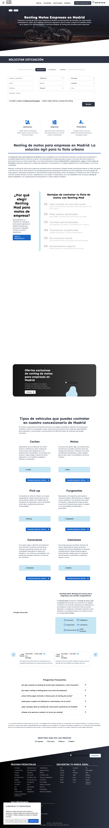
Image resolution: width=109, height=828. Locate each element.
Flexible (16, 780)
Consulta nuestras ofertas (37, 480)
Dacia (74, 780)
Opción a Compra (45, 784)
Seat (74, 770)
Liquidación (30, 791)
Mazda (87, 780)
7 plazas (16, 775)
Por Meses (43, 780)
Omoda (87, 777)
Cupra (62, 777)
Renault (87, 775)
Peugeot (75, 772)
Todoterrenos (43, 768)
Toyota (62, 772)
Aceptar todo (33, 821)
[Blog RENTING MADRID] (79, 755)
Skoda (62, 782)
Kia (86, 768)
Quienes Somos (32, 768)
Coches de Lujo (31, 780)
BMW (61, 780)
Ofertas (38, 3)
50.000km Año (31, 777)
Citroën (62, 770)
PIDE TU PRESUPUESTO (19, 237)
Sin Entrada (43, 782)
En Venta (17, 784)
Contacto (17, 768)
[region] (22, 813)
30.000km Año (18, 777)
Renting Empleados (45, 791)
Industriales (30, 787)
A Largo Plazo (18, 770)
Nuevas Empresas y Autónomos (20, 795)
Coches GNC (18, 791)
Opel (86, 772)
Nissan (62, 775)
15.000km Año (44, 775)
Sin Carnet (17, 782)
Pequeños (30, 772)
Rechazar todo (22, 821)
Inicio (11, 10)
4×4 (15, 787)
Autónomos (47, 3)
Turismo (42, 787)
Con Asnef (30, 775)
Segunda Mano (44, 770)
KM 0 (28, 784)
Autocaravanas (31, 770)
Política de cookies (58, 825)
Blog (15, 789)
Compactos (30, 782)
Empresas (67, 3)
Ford (74, 782)
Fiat (61, 768)
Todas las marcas (88, 783)
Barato (42, 772)
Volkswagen (89, 770)
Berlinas (29, 789)
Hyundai (75, 768)
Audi (74, 777)
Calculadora (43, 789)
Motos (15, 10)
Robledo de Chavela (41, 814)
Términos (66, 825)
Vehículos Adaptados (46, 777)
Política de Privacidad (32, 101)
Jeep (74, 775)
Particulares (57, 3)
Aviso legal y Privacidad (46, 825)
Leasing (16, 772)
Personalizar (11, 821)
